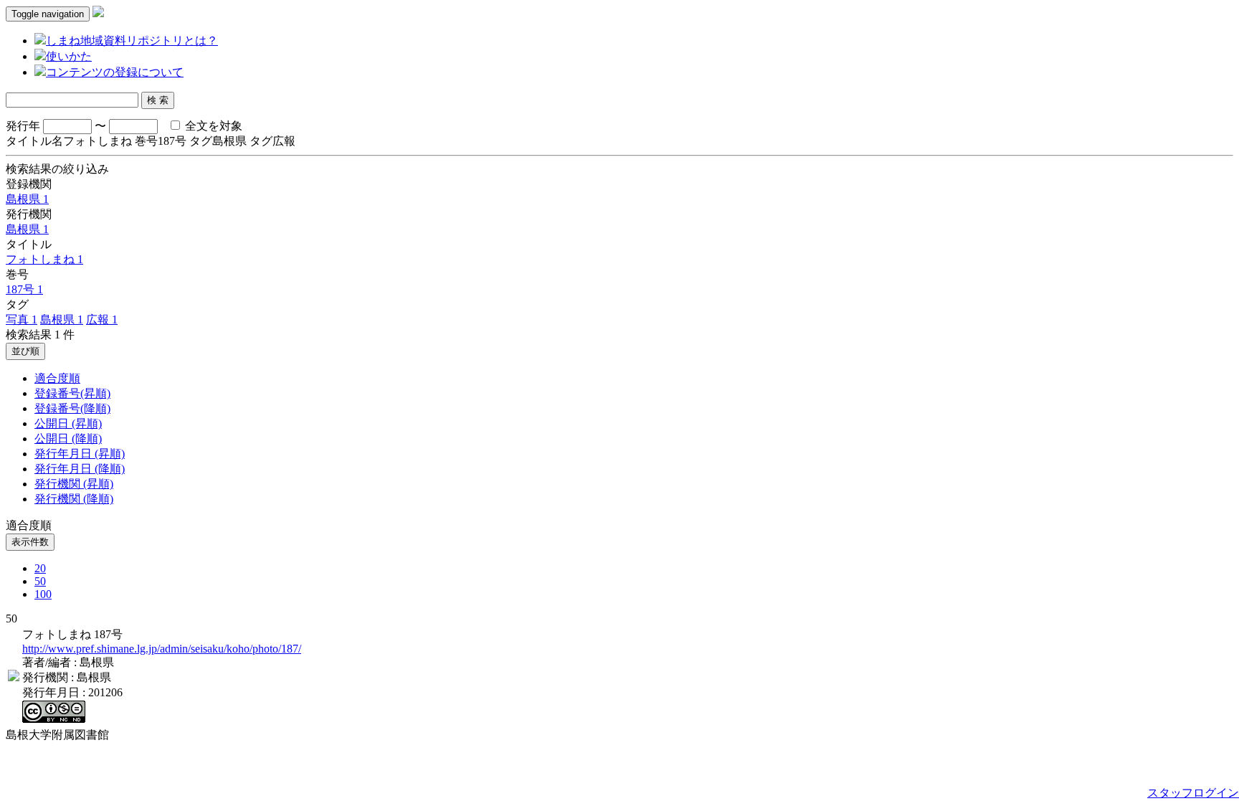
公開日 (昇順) (68, 423)
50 (40, 581)
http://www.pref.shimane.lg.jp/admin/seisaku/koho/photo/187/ (161, 649)
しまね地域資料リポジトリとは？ (132, 40)
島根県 (27, 199)
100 (43, 594)
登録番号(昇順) (72, 393)
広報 (102, 319)
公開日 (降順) (68, 438)
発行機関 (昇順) (73, 484)
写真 (21, 319)
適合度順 (57, 378)
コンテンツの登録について (115, 72)
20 (40, 568)
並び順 (25, 351)
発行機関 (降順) (73, 499)
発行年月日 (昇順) (79, 453)
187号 (24, 289)
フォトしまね (44, 259)
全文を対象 (212, 126)
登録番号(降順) (72, 408)
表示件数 (30, 541)
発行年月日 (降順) (79, 469)
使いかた (69, 56)
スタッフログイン (1193, 793)
